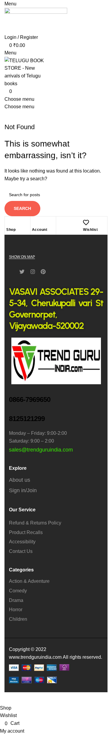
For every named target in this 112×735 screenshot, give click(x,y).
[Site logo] (35, 20)
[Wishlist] (86, 222)
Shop (11, 230)
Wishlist (90, 230)
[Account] (35, 222)
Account (39, 230)
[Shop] (9, 222)
